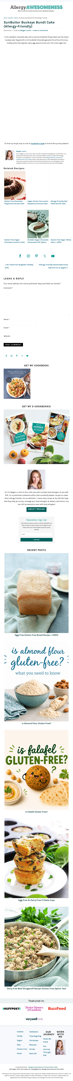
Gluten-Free (22, 1049)
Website (7, 336)
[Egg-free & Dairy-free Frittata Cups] (36, 858)
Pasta (19, 1053)
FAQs (56, 1067)
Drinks (32, 1049)
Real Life (33, 1054)
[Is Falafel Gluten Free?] (36, 770)
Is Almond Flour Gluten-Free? (36, 723)
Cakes (16, 18)
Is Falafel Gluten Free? (36, 812)
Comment (8, 288)
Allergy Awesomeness (35, 1067)
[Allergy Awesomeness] (36, 13)
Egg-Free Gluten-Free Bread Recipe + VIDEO (36, 635)
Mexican (33, 1045)
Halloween (33, 1032)
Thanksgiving (35, 1036)
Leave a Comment (40, 30)
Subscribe (37, 539)
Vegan (19, 1040)
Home (5, 18)
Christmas (33, 1040)
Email (7, 328)
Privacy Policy (48, 1067)
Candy (19, 1036)
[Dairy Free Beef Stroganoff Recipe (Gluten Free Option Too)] (36, 947)
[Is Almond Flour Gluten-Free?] (36, 681)
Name (7, 319)
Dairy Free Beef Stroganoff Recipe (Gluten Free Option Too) (36, 988)
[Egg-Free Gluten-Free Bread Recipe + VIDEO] (36, 593)
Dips (19, 1045)
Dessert (10, 18)
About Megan (36, 509)
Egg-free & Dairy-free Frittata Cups (36, 900)
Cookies (20, 1032)
